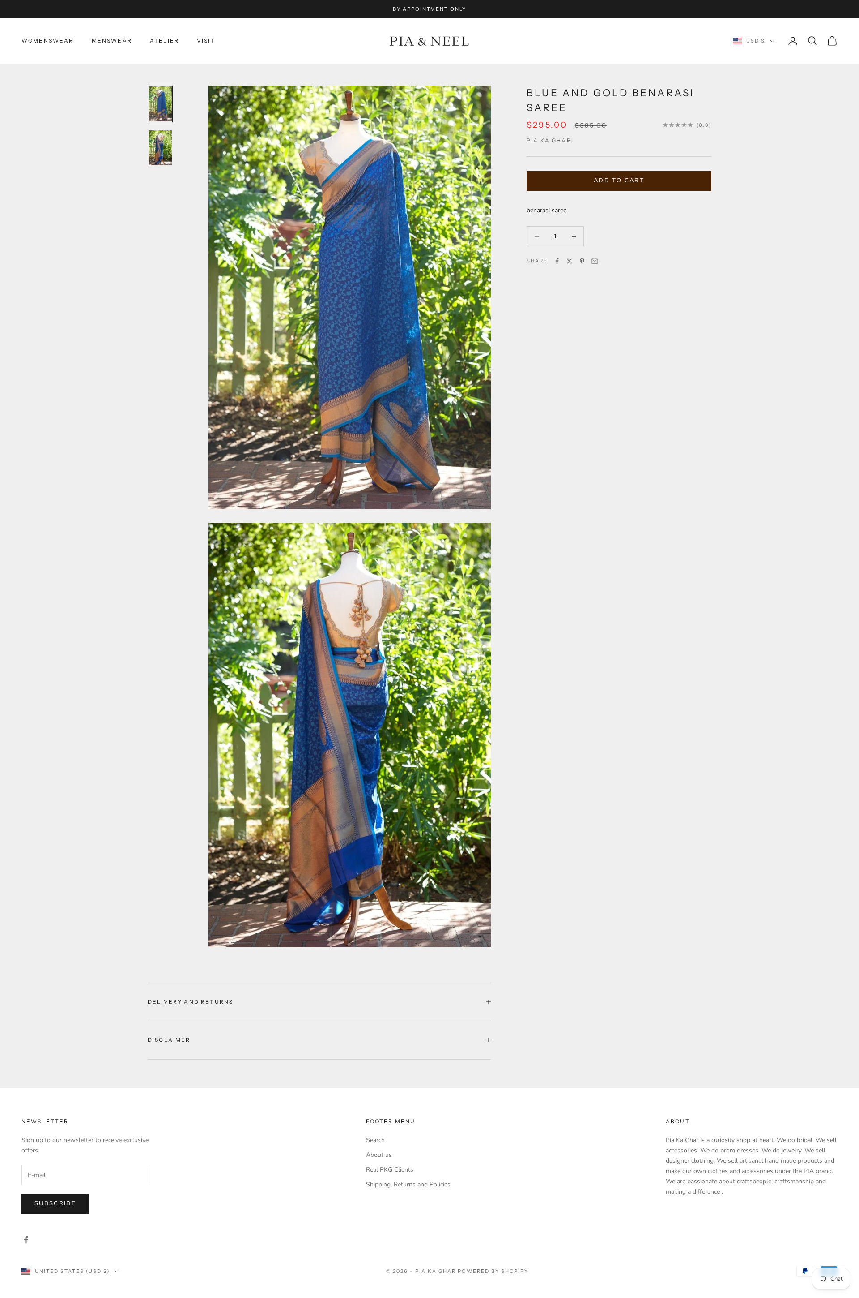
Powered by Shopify (493, 1271)
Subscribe (55, 1203)
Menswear (112, 40)
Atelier (164, 40)
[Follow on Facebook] (25, 1239)
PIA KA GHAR (549, 140)
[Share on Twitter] (569, 261)
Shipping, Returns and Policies (408, 1184)
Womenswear (47, 40)
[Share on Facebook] (557, 261)
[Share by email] (594, 261)
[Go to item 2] (160, 147)
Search (375, 1140)
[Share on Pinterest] (582, 261)
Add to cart (619, 180)
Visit (206, 40)
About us (379, 1155)
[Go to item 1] (160, 104)
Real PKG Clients (389, 1169)
